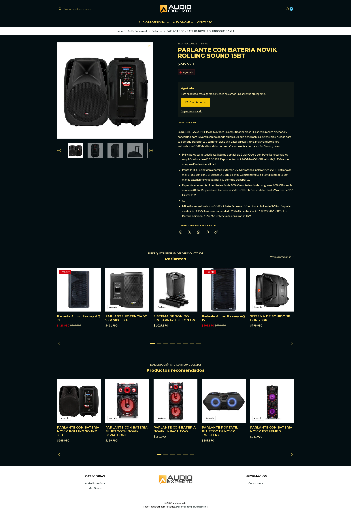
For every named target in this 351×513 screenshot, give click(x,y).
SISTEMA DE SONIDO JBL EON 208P (271, 318)
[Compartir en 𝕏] (189, 232)
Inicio (120, 31)
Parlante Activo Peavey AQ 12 (78, 318)
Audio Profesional (152, 22)
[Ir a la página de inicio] (175, 9)
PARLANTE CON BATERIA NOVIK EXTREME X (271, 429)
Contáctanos (197, 102)
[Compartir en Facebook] (181, 232)
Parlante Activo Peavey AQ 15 (223, 318)
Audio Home (181, 22)
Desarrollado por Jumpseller (191, 506)
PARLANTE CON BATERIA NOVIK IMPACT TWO (175, 429)
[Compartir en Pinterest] (207, 232)
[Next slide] (150, 150)
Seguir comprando (191, 111)
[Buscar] (60, 9)
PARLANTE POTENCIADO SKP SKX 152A (126, 318)
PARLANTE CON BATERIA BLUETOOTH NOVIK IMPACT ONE (126, 431)
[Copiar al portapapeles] (216, 232)
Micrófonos (95, 488)
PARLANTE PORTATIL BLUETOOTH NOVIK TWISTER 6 (220, 431)
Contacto (204, 22)
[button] (152, 343)
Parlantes (157, 31)
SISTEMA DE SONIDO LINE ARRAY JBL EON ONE (175, 318)
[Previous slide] (60, 150)
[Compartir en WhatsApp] (198, 232)
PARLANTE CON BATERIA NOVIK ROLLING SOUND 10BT (78, 431)
